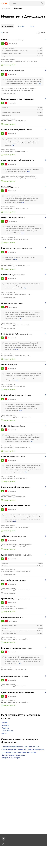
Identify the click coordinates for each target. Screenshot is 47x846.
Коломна (5, 725)
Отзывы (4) (12, 652)
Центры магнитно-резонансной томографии (19, 752)
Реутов (4, 722)
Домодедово (6, 8)
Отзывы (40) (13, 44)
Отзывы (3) (12, 103)
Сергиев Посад (7, 731)
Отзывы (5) (12, 191)
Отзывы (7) (12, 133)
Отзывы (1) (12, 74)
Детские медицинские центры (13, 755)
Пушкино (5, 728)
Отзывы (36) (13, 221)
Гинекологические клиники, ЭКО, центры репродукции (23, 749)
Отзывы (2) (12, 368)
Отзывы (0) (12, 540)
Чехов (4, 733)
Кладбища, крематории (11, 758)
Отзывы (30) (13, 621)
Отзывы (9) (12, 460)
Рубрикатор (6, 844)
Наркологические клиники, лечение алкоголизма (21, 747)
